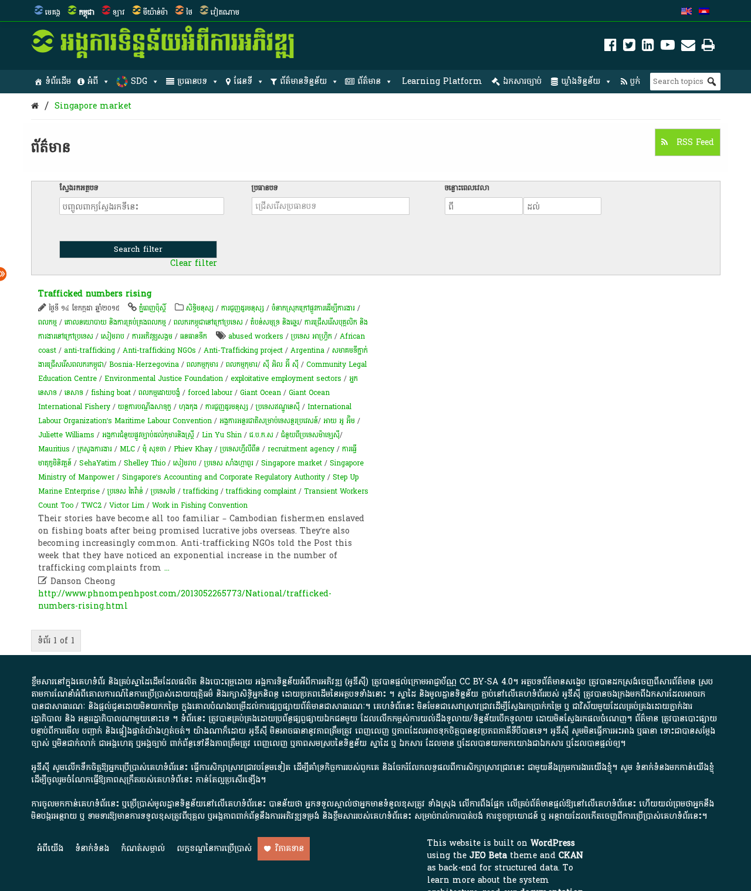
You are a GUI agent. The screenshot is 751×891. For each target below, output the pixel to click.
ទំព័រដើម (58, 81)
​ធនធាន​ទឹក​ (193, 336)
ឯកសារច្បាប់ (522, 81)
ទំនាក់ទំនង (92, 848)
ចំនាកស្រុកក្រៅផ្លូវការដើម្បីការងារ (313, 308)
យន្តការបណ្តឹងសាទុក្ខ (144, 406)
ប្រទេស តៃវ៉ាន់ (125, 491)
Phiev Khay (193, 449)
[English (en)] (686, 12)
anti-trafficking (89, 350)
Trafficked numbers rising (94, 293)
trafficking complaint (261, 491)
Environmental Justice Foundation (163, 378)
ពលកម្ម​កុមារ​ (242, 364)
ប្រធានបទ (192, 81)
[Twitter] (629, 47)
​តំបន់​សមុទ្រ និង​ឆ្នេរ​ (275, 322)
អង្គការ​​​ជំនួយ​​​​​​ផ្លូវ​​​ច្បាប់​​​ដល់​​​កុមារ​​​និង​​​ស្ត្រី (148, 434)
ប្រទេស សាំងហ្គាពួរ (228, 463)
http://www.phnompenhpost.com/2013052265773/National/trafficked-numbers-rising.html (184, 599)
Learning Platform (442, 81)
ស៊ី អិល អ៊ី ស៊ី (281, 364)
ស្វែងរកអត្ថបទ (79, 188)
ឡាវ (119, 12)
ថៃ (189, 12)
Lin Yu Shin (222, 434)
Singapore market (93, 106)
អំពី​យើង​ (50, 848)
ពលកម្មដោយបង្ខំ (159, 392)
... (167, 568)
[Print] (708, 47)
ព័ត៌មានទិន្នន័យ (303, 81)
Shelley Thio (144, 463)
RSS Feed (694, 142)
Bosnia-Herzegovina (144, 364)
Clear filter (193, 263)
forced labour (210, 392)
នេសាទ (74, 392)
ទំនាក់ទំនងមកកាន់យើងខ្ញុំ (674, 767)
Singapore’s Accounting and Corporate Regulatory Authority (223, 477)
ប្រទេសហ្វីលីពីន (240, 449)
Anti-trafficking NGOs (159, 350)
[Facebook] (610, 47)
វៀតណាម (225, 12)
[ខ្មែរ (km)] (704, 12)
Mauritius (54, 449)
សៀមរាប (112, 336)
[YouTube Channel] (668, 47)
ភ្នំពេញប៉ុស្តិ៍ (152, 308)
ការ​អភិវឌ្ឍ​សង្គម (152, 336)
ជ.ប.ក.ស (261, 434)
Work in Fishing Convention (200, 505)
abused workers (255, 336)
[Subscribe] (688, 47)
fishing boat (111, 392)
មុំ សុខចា (154, 449)
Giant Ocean (260, 392)
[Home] (35, 106)
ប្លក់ (635, 81)
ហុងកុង (188, 406)
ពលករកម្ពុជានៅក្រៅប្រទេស (208, 322)
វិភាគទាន (289, 848)
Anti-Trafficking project (243, 350)
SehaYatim (97, 463)
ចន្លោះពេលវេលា (467, 188)
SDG (139, 81)
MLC (127, 449)
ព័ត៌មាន (369, 81)
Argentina (307, 350)
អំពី (92, 81)
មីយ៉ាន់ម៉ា (155, 12)
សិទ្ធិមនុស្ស (200, 308)
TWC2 (91, 505)
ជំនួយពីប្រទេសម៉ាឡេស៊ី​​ (310, 434)
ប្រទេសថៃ (163, 491)
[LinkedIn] (648, 47)
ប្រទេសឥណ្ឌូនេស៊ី (278, 406)
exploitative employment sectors (286, 378)
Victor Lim (126, 505)
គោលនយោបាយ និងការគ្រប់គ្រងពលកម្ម (116, 322)
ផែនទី (243, 81)
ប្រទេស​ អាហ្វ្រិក (311, 336)
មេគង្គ (52, 12)
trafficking (200, 491)
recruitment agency (301, 449)
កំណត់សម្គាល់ (143, 848)
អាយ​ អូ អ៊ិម (339, 420)
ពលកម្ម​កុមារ (202, 364)
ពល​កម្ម (47, 322)
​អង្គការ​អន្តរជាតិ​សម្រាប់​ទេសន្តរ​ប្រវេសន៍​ (268, 420)
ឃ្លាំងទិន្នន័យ (580, 81)
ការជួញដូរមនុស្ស (242, 308)
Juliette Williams (66, 434)
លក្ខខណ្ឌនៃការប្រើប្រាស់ (214, 848)
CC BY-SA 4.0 (486, 681)
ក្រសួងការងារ (94, 449)
